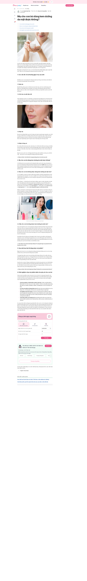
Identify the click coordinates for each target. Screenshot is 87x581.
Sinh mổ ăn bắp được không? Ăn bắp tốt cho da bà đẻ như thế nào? (38, 269)
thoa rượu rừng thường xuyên (23, 138)
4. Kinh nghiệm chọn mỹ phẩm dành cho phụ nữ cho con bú (29, 30)
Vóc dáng (27, 8)
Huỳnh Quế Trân (26, 10)
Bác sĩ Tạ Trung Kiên (42, 10)
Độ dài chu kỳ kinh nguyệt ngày (24, 331)
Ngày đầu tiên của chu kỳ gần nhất (25, 328)
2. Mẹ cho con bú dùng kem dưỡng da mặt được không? (28, 26)
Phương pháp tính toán (22, 321)
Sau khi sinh (22, 8)
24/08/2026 (44, 328)
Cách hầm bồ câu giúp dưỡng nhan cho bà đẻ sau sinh (36, 157)
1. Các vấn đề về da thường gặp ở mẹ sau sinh (26, 24)
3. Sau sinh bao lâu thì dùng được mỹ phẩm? (26, 28)
